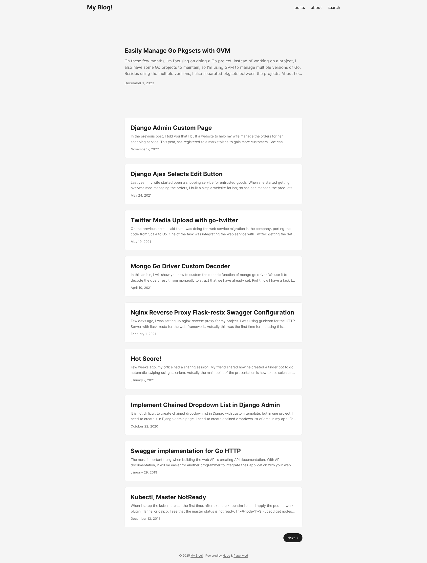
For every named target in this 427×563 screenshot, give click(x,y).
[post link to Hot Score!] (213, 369)
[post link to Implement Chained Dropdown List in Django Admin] (213, 415)
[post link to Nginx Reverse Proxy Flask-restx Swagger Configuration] (213, 322)
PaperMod (241, 555)
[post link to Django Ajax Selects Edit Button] (213, 184)
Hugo (226, 555)
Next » (293, 538)
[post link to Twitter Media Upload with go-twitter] (213, 230)
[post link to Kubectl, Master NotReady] (213, 507)
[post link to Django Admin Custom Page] (213, 138)
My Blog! (99, 7)
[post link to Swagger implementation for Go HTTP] (213, 461)
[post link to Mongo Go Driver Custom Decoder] (213, 276)
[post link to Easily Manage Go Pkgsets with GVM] (213, 66)
